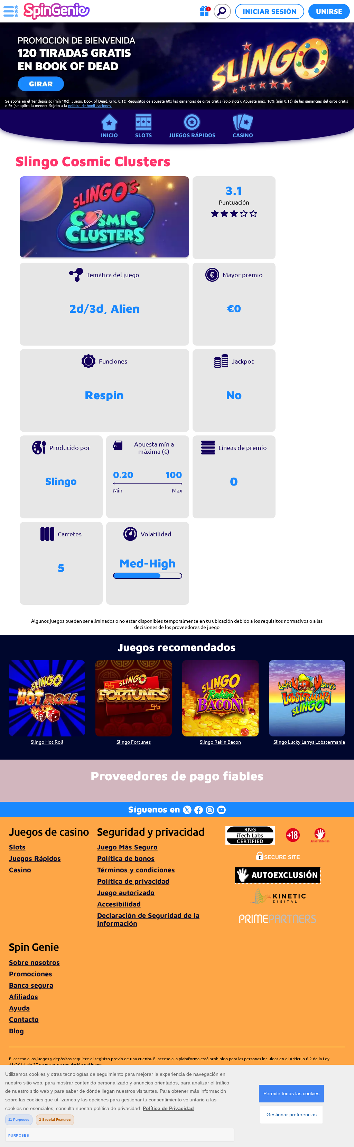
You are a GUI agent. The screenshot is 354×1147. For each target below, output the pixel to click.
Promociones (30, 974)
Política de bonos (126, 858)
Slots (143, 135)
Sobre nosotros (34, 962)
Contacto (24, 1019)
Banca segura (31, 985)
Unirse (329, 11)
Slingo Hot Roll (47, 742)
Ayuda (19, 1008)
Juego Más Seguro (127, 847)
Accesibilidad (119, 904)
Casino (243, 135)
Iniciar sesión (270, 11)
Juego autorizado (126, 892)
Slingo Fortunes (134, 742)
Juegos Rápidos (192, 135)
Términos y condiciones (136, 870)
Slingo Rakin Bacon (220, 742)
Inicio (109, 135)
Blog (16, 1031)
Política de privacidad (133, 881)
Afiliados (23, 996)
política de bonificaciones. (90, 105)
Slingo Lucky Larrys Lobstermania (309, 742)
